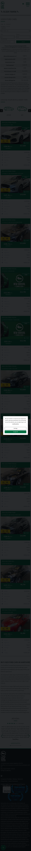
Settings (15, 428)
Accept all (15, 431)
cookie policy (15, 424)
